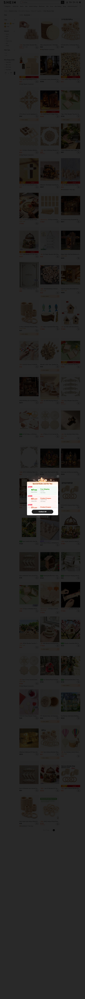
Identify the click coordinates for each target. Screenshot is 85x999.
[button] (58, 476)
